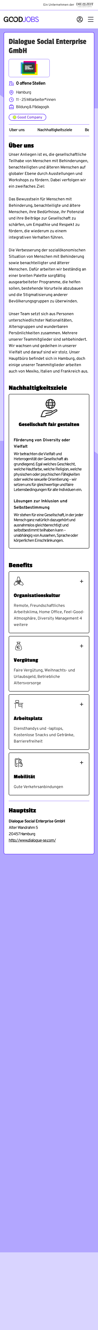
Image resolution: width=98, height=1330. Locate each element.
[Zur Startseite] (21, 19)
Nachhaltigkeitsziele (54, 130)
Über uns (17, 130)
